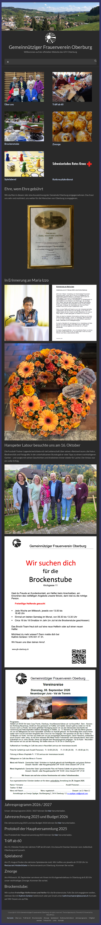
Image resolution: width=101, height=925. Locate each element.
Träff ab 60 (57, 104)
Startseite (10, 918)
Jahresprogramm (81, 918)
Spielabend (10, 179)
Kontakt (61, 920)
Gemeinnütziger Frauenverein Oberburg (50, 47)
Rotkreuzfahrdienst (62, 179)
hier (49, 810)
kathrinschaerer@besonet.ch (75, 895)
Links (54, 920)
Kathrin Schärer (26, 895)
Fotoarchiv (47, 920)
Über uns (9, 104)
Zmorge (56, 144)
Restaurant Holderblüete (15, 865)
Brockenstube (11, 143)
